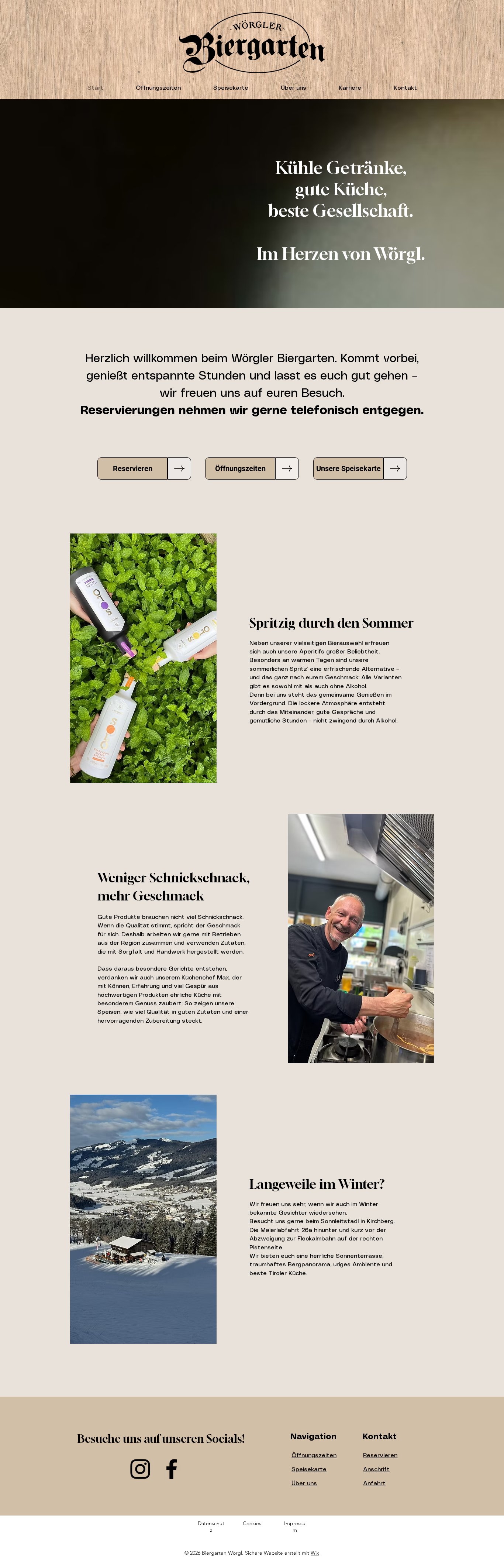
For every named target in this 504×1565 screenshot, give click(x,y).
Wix (315, 1552)
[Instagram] (140, 1469)
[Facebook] (171, 1469)
